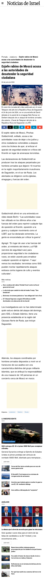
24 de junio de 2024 (8, 82)
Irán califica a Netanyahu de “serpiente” (24, 490)
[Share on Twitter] (10, 127)
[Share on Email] (39, 127)
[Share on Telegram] (22, 127)
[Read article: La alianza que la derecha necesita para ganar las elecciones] (22, 516)
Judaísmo (13, 56)
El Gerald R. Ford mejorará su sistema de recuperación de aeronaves (24, 475)
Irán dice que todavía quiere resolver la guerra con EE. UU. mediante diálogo (26, 483)
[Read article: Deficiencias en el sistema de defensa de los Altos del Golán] (6, 566)
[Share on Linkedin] (34, 127)
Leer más (7, 461)
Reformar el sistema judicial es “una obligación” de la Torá (22, 296)
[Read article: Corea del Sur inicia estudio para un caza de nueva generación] (6, 468)
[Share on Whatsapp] (16, 127)
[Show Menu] (2, 3)
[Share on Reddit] (28, 127)
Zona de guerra (9, 441)
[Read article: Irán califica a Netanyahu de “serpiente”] (6, 492)
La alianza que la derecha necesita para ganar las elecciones (22, 529)
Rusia (27, 412)
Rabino (20, 412)
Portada (5, 56)
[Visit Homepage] (23, 3)
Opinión (6, 525)
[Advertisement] (22, 30)
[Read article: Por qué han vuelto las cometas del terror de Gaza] (6, 574)
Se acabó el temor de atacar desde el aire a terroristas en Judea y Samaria (25, 557)
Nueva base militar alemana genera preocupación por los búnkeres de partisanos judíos (26, 549)
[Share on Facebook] (4, 127)
